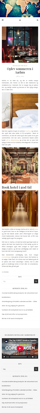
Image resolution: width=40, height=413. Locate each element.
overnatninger (6, 257)
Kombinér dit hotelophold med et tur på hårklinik (17, 310)
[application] (20, 348)
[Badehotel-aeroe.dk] (20, 7)
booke (36, 229)
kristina (6, 272)
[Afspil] (4, 357)
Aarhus (28, 131)
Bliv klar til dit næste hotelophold (12, 318)
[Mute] (33, 357)
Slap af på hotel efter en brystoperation (14, 314)
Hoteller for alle (20, 66)
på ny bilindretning (12, 140)
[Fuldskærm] (36, 357)
